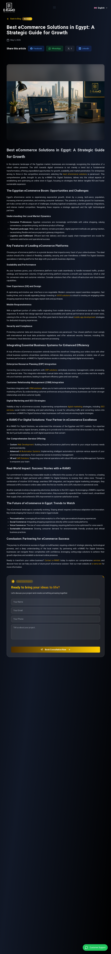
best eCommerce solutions (75, 174)
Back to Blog (15, 19)
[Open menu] (54, 7)
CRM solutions (35, 388)
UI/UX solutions (63, 295)
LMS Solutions (23, 458)
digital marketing (75, 407)
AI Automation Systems (29, 451)
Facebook (38, 48)
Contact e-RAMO (52, 560)
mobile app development (84, 317)
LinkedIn (85, 48)
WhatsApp (56, 48)
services (96, 560)
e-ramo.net (96, 564)
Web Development (26, 445)
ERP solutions (51, 370)
